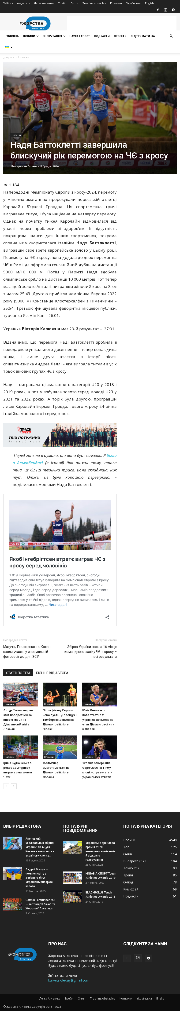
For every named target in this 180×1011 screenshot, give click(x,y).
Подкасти (102, 36)
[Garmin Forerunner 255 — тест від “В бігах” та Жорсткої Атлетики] (12, 904)
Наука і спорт (79, 36)
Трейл (62, 3)
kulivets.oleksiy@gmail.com (68, 980)
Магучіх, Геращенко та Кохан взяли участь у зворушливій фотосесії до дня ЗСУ (26, 652)
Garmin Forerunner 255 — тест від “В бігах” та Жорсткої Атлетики (40, 904)
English (149, 3)
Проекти (120, 36)
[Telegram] (173, 10)
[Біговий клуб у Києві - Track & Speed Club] (60, 435)
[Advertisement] (121, 23)
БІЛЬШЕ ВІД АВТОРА (52, 673)
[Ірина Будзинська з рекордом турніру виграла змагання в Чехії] (20, 747)
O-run (74, 3)
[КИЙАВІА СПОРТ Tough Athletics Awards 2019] (72, 877)
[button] (171, 36)
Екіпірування (52, 36)
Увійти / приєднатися (16, 3)
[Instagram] (165, 10)
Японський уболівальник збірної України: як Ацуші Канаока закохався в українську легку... (40, 847)
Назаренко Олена (24, 166)
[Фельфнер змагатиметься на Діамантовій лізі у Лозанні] (60, 747)
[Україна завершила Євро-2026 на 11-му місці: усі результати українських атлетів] (99, 747)
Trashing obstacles (94, 3)
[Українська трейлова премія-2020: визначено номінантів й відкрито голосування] (72, 847)
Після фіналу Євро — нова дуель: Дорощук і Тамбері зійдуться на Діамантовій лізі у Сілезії (59, 720)
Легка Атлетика (44, 3)
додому (8, 57)
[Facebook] (157, 10)
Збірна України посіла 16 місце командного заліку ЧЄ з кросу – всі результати (90, 652)
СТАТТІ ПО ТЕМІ (18, 673)
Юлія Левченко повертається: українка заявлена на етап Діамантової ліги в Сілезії (98, 720)
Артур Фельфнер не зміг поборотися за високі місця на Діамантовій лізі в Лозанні (18, 720)
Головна (12, 36)
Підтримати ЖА (143, 36)
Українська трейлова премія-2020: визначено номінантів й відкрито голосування (101, 851)
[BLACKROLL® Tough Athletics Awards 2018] (72, 896)
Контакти (116, 3)
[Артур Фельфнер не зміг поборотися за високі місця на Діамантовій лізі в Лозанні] (20, 694)
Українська (133, 3)
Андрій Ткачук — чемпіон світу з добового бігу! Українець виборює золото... (39, 878)
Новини (29, 36)
